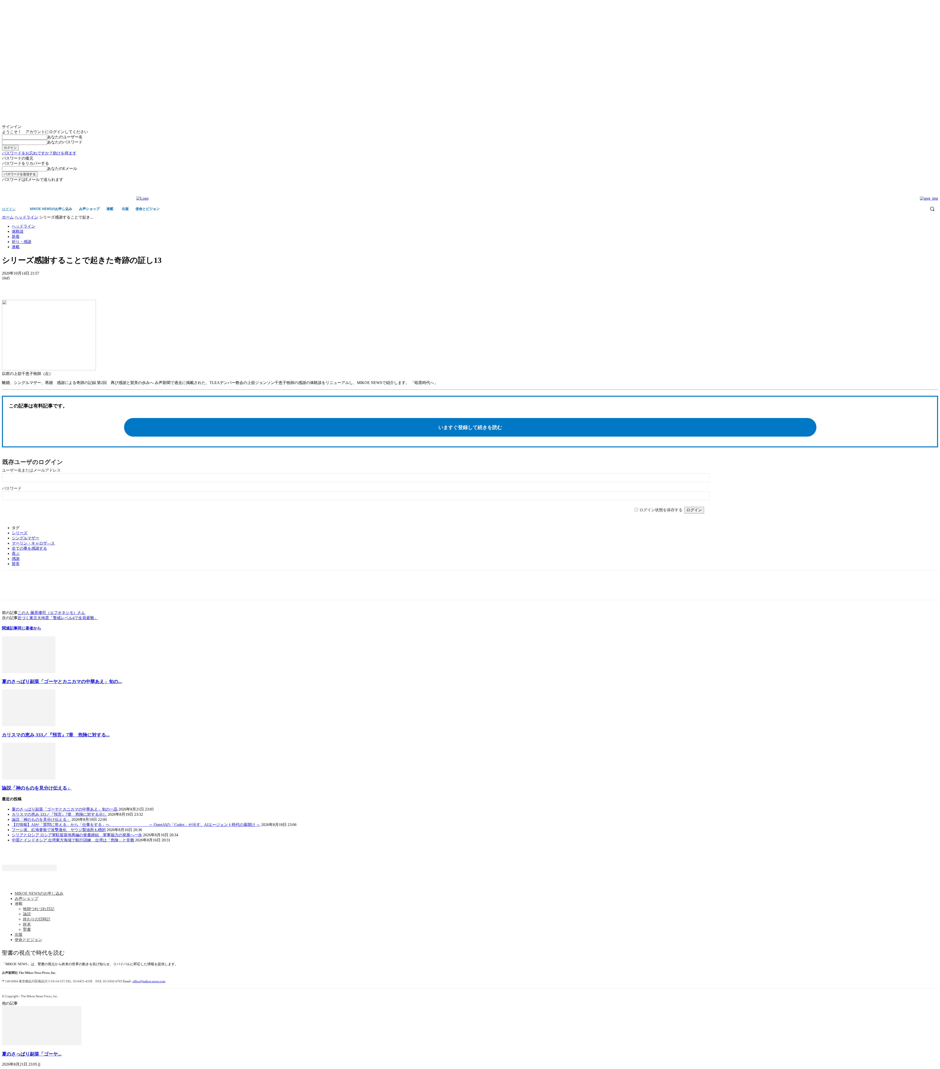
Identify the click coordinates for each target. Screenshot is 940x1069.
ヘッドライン (26, 217)
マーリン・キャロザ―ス (33, 543)
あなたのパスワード (64, 142)
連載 (16, 247)
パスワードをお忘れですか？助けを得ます (39, 153)
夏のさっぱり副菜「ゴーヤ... (31, 1054)
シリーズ (19, 533)
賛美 (16, 564)
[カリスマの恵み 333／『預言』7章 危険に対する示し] (28, 725)
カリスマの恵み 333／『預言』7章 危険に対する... (56, 734)
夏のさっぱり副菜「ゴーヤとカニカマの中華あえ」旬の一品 (65, 809)
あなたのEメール (62, 168)
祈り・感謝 (21, 242)
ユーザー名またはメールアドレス (31, 470)
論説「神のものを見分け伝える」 (37, 787)
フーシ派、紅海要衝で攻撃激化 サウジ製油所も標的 (59, 830)
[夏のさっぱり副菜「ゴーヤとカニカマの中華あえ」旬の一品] (28, 672)
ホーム (8, 217)
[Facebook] (928, 186)
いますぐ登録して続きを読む (470, 427)
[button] (932, 209)
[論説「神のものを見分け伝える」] (28, 778)
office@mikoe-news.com (148, 981)
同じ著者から (29, 628)
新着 (16, 236)
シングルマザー (25, 538)
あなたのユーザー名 (64, 137)
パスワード (12, 488)
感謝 (16, 559)
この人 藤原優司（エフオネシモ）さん (51, 613)
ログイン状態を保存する (660, 510)
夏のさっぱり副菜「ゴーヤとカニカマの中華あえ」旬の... (62, 681)
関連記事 (10, 628)
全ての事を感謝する (29, 548)
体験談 (18, 231)
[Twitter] (935, 186)
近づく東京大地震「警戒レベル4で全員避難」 (58, 618)
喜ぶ (16, 553)
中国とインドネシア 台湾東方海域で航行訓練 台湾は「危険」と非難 (73, 840)
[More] (45, 285)
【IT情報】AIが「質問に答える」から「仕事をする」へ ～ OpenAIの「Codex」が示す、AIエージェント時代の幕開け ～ (136, 825)
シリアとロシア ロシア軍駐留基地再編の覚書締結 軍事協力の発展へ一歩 (77, 835)
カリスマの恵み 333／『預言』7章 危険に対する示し (59, 814)
